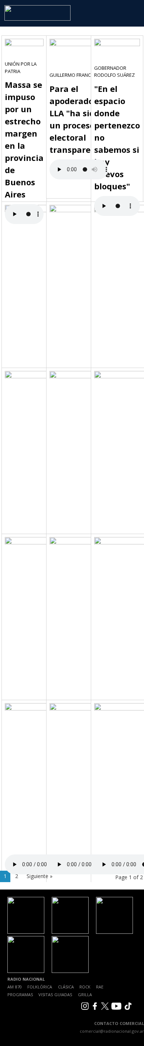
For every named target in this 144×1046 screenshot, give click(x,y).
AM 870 (14, 987)
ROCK (84, 987)
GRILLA (85, 994)
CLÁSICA (66, 987)
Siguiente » (39, 876)
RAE (99, 987)
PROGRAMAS (20, 994)
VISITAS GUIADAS (55, 994)
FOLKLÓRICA (39, 987)
